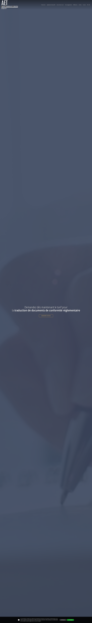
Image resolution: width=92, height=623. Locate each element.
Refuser (63, 619)
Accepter (71, 619)
